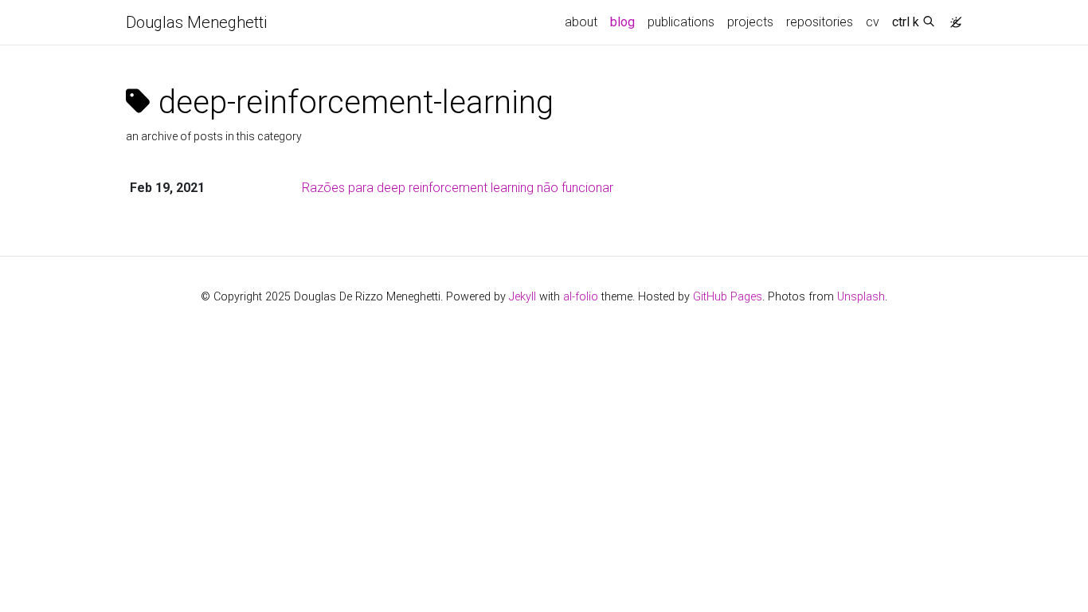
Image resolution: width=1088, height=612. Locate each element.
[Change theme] (951, 17)
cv (872, 21)
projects (750, 21)
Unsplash (861, 297)
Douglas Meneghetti (196, 22)
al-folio (580, 297)
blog (622, 21)
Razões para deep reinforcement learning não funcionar (457, 187)
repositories (819, 21)
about (581, 21)
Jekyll (522, 297)
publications (681, 21)
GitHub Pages (727, 297)
